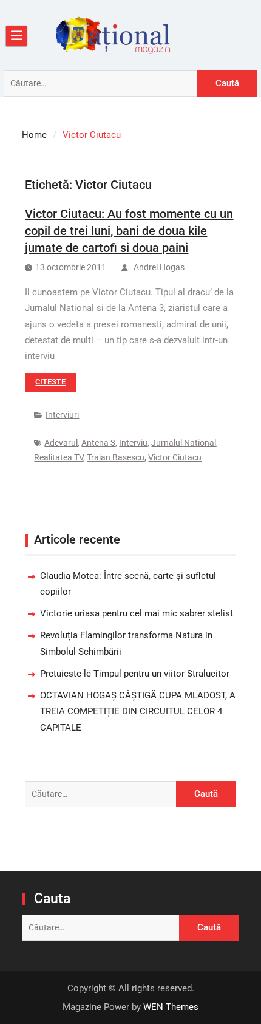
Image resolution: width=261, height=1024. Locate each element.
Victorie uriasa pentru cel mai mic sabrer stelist (136, 613)
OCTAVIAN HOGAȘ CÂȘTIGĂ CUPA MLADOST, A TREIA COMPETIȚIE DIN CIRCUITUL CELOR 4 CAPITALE (138, 711)
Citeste (50, 381)
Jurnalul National (183, 443)
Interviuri (62, 415)
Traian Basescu (115, 457)
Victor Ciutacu (175, 457)
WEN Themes (170, 1007)
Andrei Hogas (159, 267)
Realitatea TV (58, 457)
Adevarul (61, 443)
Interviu (133, 443)
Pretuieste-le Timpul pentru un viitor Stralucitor (134, 673)
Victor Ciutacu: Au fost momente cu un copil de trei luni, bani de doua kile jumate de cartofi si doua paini (129, 231)
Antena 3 (98, 443)
